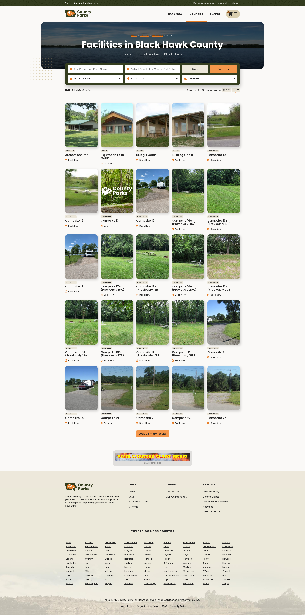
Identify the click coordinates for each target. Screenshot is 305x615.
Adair (68, 542)
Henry (206, 558)
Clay (107, 550)
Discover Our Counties (215, 501)
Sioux (107, 579)
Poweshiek (188, 575)
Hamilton (129, 558)
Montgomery (170, 571)
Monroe (148, 571)
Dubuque (129, 554)
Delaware (71, 554)
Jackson (128, 563)
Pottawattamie (171, 575)
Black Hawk (157, 35)
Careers (78, 3)
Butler (108, 546)
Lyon (166, 566)
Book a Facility (211, 491)
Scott (68, 579)
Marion (226, 566)
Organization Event (148, 606)
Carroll (147, 546)
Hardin (167, 558)
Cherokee (227, 546)
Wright (225, 583)
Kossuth (70, 566)
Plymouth (109, 575)
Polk (146, 575)
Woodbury (188, 583)
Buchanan (71, 546)
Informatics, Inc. (190, 600)
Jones (206, 563)
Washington (91, 583)
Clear (195, 69)
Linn (107, 566)
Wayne (108, 583)
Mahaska (207, 566)
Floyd (186, 554)
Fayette (167, 554)
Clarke (88, 550)
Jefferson (168, 563)
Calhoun (128, 546)
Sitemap (133, 506)
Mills (87, 571)
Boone (206, 542)
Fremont (226, 554)
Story (127, 579)
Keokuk (226, 563)
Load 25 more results (152, 433)
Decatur (226, 550)
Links (131, 496)
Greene (70, 558)
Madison (187, 566)
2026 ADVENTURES (139, 501)
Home (134, 35)
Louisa (127, 566)
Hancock (148, 558)
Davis (205, 550)
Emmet (147, 554)
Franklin (206, 554)
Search (222, 69)
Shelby (88, 579)
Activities (208, 506)
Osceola (226, 571)
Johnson (187, 563)
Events (215, 14)
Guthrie (108, 558)
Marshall (70, 571)
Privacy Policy (126, 606)
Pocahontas (130, 575)
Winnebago (150, 583)
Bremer (226, 542)
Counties (196, 14)
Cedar (186, 546)
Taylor (167, 579)
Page (68, 575)
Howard (226, 558)
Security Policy (178, 606)
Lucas (147, 566)
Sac (224, 575)
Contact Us (172, 491)
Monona (128, 571)
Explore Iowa (91, 3)
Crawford (168, 550)
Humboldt (71, 563)
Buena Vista (91, 546)
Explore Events (211, 496)
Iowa (107, 563)
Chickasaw (71, 550)
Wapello (226, 579)
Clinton (147, 550)
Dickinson (110, 554)
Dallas (186, 550)
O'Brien (206, 571)
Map (228, 89)
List (237, 89)
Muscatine (188, 571)
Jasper (147, 563)
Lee (87, 566)
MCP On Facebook (176, 496)
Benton (167, 542)
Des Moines (91, 554)
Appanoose (130, 542)
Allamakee (110, 542)
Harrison (187, 558)
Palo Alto (89, 575)
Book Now (175, 14)
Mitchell (109, 571)
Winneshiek (170, 583)
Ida (86, 563)
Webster (128, 583)
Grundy (89, 558)
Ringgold (207, 575)
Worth (206, 583)
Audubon (148, 542)
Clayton (128, 550)
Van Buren (208, 579)
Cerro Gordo (209, 546)
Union (186, 579)
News (68, 3)
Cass (166, 546)
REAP (164, 606)
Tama (147, 579)
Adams (89, 542)
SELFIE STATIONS (211, 511)
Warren (69, 583)
